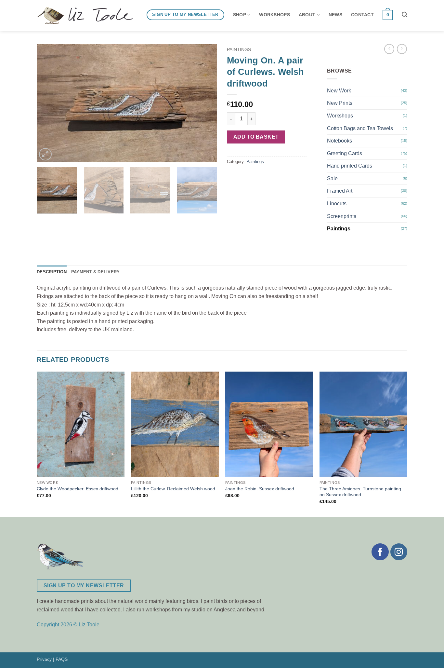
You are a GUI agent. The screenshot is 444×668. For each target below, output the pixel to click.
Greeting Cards (344, 153)
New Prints (339, 103)
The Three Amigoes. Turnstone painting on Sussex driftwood (360, 492)
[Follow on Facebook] (380, 551)
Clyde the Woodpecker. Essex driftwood (77, 488)
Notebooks (339, 140)
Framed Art (339, 191)
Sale (332, 178)
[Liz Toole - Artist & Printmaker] (85, 15)
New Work (339, 90)
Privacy (44, 659)
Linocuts (336, 203)
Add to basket (256, 137)
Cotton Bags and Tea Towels (360, 128)
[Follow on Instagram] (398, 551)
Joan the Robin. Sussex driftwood (259, 488)
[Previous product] (402, 49)
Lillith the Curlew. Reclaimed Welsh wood (173, 488)
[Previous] (48, 103)
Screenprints (341, 216)
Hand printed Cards (349, 166)
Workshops (340, 115)
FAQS (62, 659)
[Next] (205, 103)
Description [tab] (52, 271)
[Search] (404, 14)
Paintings (239, 49)
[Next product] (389, 49)
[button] (45, 154)
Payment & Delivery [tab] (95, 271)
